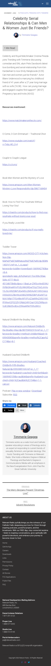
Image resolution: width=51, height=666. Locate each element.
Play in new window (21, 391)
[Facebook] (22, 662)
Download (37, 391)
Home (4, 543)
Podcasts (24, 13)
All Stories (6, 573)
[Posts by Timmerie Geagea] (16, 35)
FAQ (4, 585)
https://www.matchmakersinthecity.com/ (22, 120)
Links (4, 558)
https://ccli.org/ (9, 164)
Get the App (6, 547)
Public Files (6, 581)
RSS (15, 394)
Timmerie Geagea (29, 35)
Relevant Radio (24, 658)
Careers (5, 550)
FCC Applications (9, 577)
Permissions (7, 562)
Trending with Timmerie (38, 13)
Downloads (6, 554)
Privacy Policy (7, 566)
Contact (5, 569)
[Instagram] (25, 662)
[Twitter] (29, 662)
